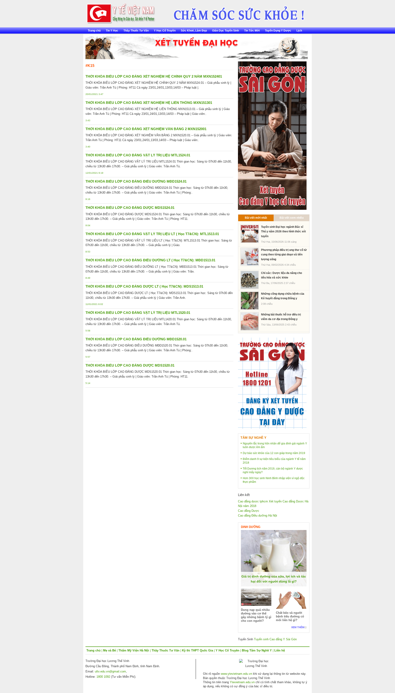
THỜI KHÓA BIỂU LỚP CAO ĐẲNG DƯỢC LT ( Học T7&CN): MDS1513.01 (144, 286)
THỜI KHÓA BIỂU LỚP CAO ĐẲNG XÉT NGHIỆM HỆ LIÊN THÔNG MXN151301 (148, 103)
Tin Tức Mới (252, 30)
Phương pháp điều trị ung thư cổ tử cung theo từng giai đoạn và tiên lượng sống (284, 254)
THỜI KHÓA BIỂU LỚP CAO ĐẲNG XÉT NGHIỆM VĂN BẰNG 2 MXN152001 (145, 129)
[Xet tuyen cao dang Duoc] (272, 135)
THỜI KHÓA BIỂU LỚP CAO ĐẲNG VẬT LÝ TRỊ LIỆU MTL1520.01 (137, 313)
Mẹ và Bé (109, 650)
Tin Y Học (112, 30)
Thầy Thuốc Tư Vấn (136, 30)
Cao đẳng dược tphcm (253, 501)
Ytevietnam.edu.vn (242, 682)
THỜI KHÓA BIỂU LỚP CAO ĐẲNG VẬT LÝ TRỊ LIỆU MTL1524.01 (137, 155)
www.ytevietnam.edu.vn (236, 673)
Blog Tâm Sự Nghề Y (257, 650)
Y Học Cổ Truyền (165, 30)
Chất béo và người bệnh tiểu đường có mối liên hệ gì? (290, 616)
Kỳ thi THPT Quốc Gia (197, 650)
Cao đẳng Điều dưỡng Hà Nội (257, 515)
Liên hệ (279, 650)
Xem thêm (297, 627)
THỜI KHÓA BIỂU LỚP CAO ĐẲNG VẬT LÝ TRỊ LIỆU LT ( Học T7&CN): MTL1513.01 (152, 234)
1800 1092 (103, 676)
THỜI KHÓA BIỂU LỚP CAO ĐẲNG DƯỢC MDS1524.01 (129, 208)
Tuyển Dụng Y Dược (278, 30)
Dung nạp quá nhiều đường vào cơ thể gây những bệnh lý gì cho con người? (256, 615)
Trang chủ (94, 30)
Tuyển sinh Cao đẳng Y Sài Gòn (275, 639)
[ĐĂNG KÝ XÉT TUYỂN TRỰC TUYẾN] (272, 383)
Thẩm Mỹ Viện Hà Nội (133, 650)
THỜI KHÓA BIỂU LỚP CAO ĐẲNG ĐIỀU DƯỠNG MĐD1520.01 (136, 339)
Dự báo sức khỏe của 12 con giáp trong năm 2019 (274, 453)
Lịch (299, 30)
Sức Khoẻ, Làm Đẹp (194, 30)
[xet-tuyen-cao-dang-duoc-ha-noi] (236, 11)
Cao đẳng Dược (248, 510)
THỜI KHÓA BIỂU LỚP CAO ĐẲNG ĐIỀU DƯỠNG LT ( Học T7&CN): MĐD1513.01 (150, 260)
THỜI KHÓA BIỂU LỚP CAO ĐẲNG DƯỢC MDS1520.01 (129, 365)
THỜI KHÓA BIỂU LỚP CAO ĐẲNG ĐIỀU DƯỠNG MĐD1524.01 (136, 181)
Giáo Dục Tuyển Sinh (225, 30)
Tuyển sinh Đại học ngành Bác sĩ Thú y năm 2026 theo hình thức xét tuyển (283, 231)
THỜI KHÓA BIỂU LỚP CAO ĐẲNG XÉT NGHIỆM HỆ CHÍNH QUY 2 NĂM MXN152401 (153, 76)
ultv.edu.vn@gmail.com (110, 671)
